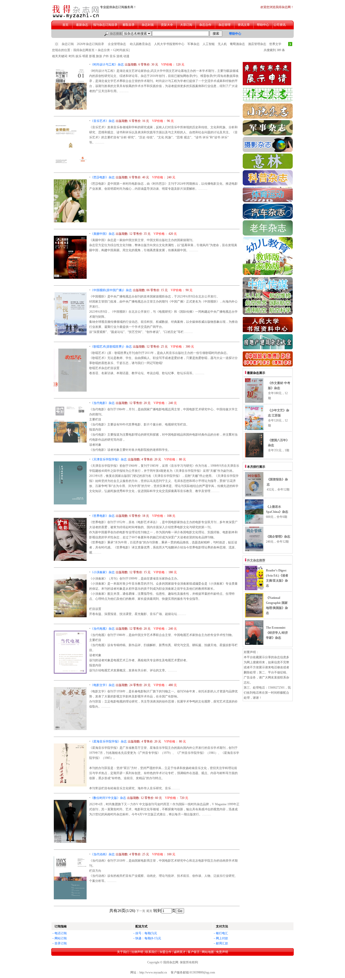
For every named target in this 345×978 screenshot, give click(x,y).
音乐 (113, 56)
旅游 (99, 56)
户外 (106, 56)
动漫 (126, 56)
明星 (85, 56)
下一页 (140, 911)
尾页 (149, 911)
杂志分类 (104, 50)
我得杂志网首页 (83, 50)
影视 (92, 56)
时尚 (72, 56)
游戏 (119, 56)
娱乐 (79, 56)
